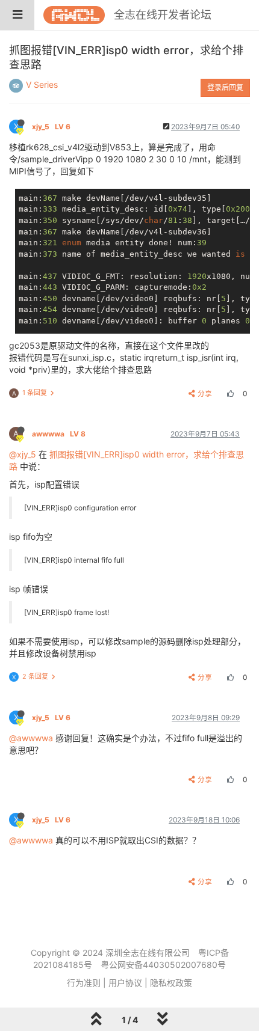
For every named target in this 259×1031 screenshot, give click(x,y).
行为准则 (84, 982)
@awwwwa (31, 738)
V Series (42, 84)
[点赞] (229, 393)
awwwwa (59, 433)
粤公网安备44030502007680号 (163, 964)
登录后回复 (225, 87)
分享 (205, 393)
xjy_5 (51, 126)
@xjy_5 (22, 454)
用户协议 (125, 982)
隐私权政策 (171, 982)
